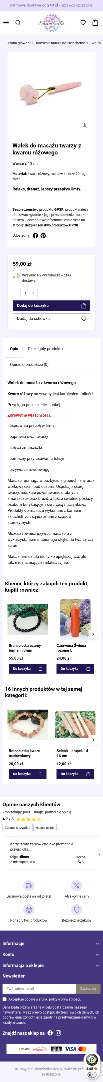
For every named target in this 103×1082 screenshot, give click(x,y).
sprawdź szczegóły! (77, 5)
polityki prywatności (64, 999)
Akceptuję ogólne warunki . (44, 999)
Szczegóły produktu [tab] (45, 348)
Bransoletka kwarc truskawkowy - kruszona (24, 756)
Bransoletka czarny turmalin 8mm (25, 648)
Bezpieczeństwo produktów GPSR (51, 225)
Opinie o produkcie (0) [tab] (29, 364)
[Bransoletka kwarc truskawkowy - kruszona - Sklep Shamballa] (28, 725)
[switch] (92, 1075)
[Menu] (6, 22)
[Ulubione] (44, 602)
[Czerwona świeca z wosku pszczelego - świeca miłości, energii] (75, 619)
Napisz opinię (45, 828)
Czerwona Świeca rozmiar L (71, 648)
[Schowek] (83, 22)
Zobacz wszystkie (17, 828)
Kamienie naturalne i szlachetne (60, 43)
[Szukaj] (18, 22)
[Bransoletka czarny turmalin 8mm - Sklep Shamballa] (28, 619)
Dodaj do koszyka (33, 305)
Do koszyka (22, 669)
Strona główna (18, 43)
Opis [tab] (14, 348)
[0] (95, 22)
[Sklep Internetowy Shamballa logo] (51, 22)
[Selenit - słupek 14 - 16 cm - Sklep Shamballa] (75, 725)
